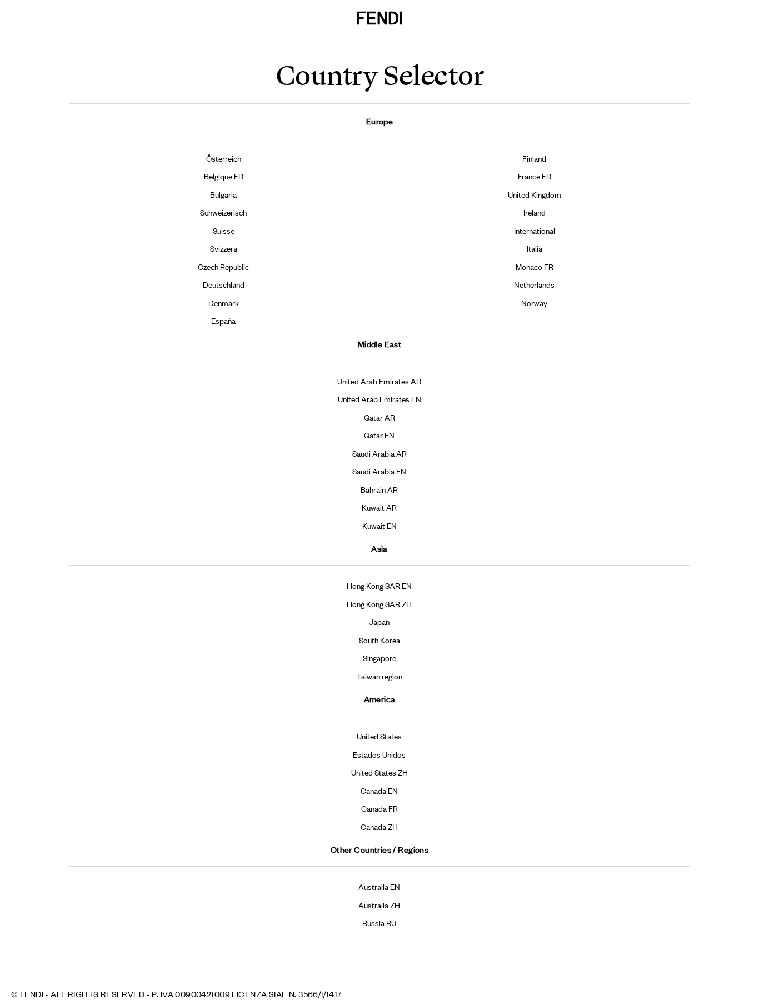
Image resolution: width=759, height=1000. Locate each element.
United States (379, 736)
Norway (534, 302)
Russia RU (379, 922)
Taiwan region (379, 676)
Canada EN (379, 790)
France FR (534, 176)
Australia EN (379, 886)
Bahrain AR (379, 489)
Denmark (223, 302)
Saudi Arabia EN (379, 471)
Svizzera (223, 248)
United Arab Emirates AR (379, 381)
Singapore (379, 657)
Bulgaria (223, 194)
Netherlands (534, 284)
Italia (534, 248)
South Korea (379, 640)
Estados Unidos (379, 754)
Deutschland (223, 284)
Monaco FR (534, 266)
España (223, 320)
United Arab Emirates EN (379, 398)
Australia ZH (379, 905)
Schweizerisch (223, 212)
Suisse (223, 230)
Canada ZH (379, 826)
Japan (379, 621)
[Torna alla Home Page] (379, 18)
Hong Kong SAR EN (379, 585)
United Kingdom (534, 194)
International (534, 230)
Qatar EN (379, 435)
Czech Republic (223, 266)
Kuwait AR (379, 507)
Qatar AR (379, 417)
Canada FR (379, 808)
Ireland (534, 212)
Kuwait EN (379, 525)
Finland (534, 158)
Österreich (223, 158)
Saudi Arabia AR (379, 453)
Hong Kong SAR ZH (379, 603)
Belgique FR (223, 176)
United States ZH (379, 772)
